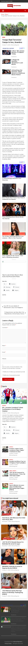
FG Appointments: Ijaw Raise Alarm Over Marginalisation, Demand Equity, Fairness (14, 313)
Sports (4, 386)
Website (4, 358)
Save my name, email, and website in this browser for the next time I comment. (12, 367)
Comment (5, 327)
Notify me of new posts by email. (12, 375)
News (3, 37)
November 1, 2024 (6, 521)
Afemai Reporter (15, 45)
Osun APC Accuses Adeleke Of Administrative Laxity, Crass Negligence (13, 306)
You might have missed (10, 498)
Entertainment (6, 514)
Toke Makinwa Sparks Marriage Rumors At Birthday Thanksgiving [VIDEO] (12, 592)
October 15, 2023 (6, 45)
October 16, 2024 (13, 491)
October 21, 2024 (6, 570)
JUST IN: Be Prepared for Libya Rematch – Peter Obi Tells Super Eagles (17, 474)
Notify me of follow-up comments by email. (14, 371)
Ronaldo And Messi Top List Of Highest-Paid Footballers (17, 462)
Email (4, 352)
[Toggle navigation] (3, 10)
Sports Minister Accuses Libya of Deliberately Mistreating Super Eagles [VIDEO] (16, 487)
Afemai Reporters (17, 641)
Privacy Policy (8, 643)
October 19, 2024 (6, 413)
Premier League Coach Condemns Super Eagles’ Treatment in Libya (16, 450)
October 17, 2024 (13, 477)
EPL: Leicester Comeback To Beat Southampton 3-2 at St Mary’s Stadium (12, 409)
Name (4, 345)
